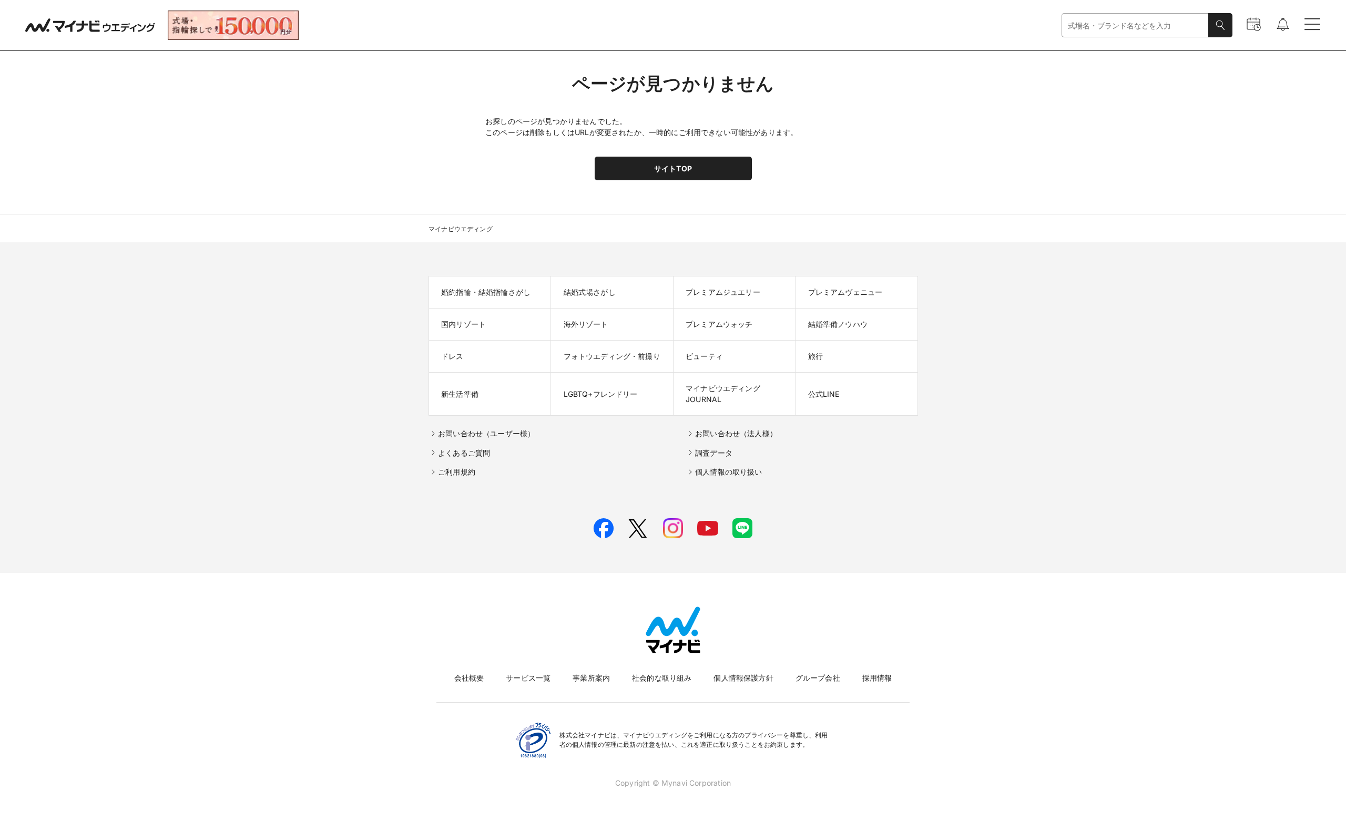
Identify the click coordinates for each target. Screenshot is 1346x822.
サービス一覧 (528, 677)
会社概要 (469, 677)
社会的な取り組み (661, 677)
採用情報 (877, 677)
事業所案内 (591, 677)
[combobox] (1135, 25)
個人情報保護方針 (743, 677)
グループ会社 (818, 677)
